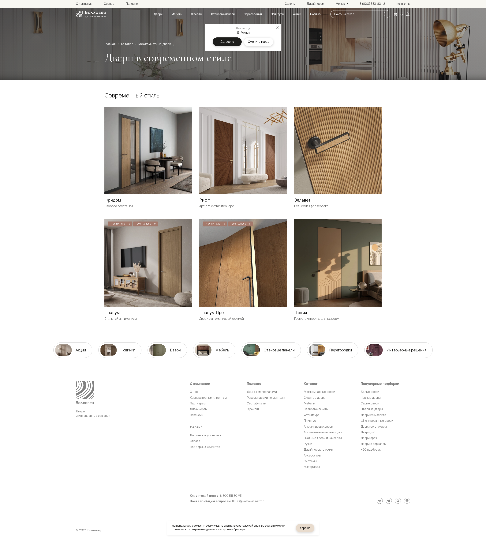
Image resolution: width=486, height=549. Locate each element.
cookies (197, 525)
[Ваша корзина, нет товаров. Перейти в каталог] (395, 14)
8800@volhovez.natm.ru (248, 501)
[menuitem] (158, 14)
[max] (398, 501)
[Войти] (408, 14)
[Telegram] (389, 501)
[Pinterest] (407, 501)
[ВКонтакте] (380, 501)
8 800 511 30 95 (231, 496)
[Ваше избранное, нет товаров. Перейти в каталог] (401, 14)
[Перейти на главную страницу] (91, 14)
